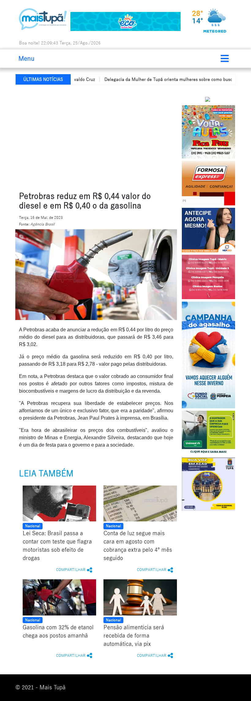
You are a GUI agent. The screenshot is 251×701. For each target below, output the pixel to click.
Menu (26, 58)
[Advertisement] (133, 137)
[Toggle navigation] (225, 58)
